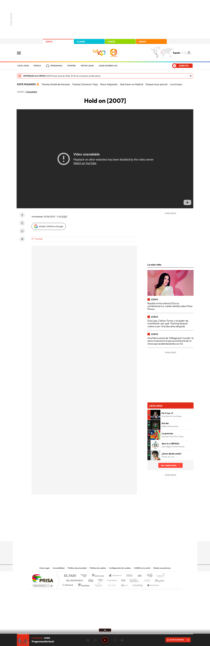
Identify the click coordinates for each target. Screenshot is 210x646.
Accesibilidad (58, 568)
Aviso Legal (44, 568)
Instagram (86, 535)
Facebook (22, 215)
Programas (56, 65)
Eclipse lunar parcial (156, 84)
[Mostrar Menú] (21, 53)
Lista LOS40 (23, 65)
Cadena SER (128, 576)
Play (105, 640)
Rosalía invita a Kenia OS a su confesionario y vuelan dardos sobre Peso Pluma (169, 306)
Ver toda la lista (168, 465)
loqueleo (138, 584)
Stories (123, 535)
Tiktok (92, 535)
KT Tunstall (37, 238)
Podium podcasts (98, 584)
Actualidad (31, 92)
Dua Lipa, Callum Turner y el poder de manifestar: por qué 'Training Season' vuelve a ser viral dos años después (167, 323)
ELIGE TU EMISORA (177, 640)
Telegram (22, 239)
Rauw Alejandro (109, 84)
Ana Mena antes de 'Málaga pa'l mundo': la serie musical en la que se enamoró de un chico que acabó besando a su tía (170, 340)
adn (148, 576)
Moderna (83, 584)
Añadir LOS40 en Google (51, 226)
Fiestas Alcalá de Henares (56, 84)
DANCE (111, 41)
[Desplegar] (105, 630)
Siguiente (122, 640)
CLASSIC (81, 41)
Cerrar (190, 76)
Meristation (153, 584)
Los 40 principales (84, 576)
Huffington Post (74, 580)
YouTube (98, 535)
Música (37, 65)
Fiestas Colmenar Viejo (85, 84)
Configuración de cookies (120, 568)
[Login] (189, 52)
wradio (100, 580)
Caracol (159, 576)
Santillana (99, 576)
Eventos (71, 65)
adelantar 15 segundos (115, 640)
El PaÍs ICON (111, 584)
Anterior (88, 640)
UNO (91, 580)
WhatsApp (22, 231)
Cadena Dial (123, 580)
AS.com (138, 576)
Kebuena (157, 580)
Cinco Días (112, 580)
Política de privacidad (77, 568)
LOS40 (49, 41)
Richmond (68, 584)
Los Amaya (176, 84)
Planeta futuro (146, 580)
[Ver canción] (155, 415)
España (176, 52)
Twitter (22, 223)
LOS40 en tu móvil (142, 568)
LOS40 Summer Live (108, 65)
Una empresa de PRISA (43, 578)
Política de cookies (98, 568)
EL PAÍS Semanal (134, 580)
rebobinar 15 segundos (95, 640)
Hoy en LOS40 (87, 65)
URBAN (142, 41)
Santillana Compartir (115, 576)
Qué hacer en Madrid (131, 84)
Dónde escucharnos (162, 568)
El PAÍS (70, 576)
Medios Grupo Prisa (42, 586)
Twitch (117, 535)
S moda (124, 584)
